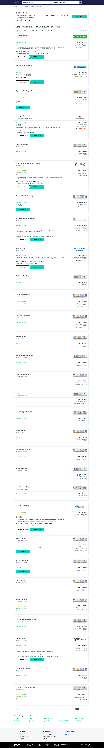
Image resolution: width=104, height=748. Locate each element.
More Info (24, 42)
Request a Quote (23, 57)
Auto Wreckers (63, 721)
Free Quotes (79, 16)
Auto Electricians (48, 718)
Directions (18, 42)
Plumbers (16, 718)
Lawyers (31, 718)
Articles (21, 734)
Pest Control (32, 721)
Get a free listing (46, 734)
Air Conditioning (78, 720)
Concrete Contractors (64, 720)
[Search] (80, 2)
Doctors (46, 721)
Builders (61, 718)
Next (85, 709)
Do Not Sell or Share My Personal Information (62, 745)
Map (18, 30)
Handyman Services (80, 721)
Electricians (17, 720)
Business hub (45, 738)
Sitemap (22, 738)
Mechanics (31, 720)
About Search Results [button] (84, 30)
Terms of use (48, 745)
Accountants (47, 720)
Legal (75, 745)
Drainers (29, 118)
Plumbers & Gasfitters (21, 37)
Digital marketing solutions (49, 736)
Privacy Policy (39, 745)
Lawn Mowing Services (80, 718)
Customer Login (24, 736)
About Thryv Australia (30, 745)
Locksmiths (16, 721)
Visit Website (37, 57)
